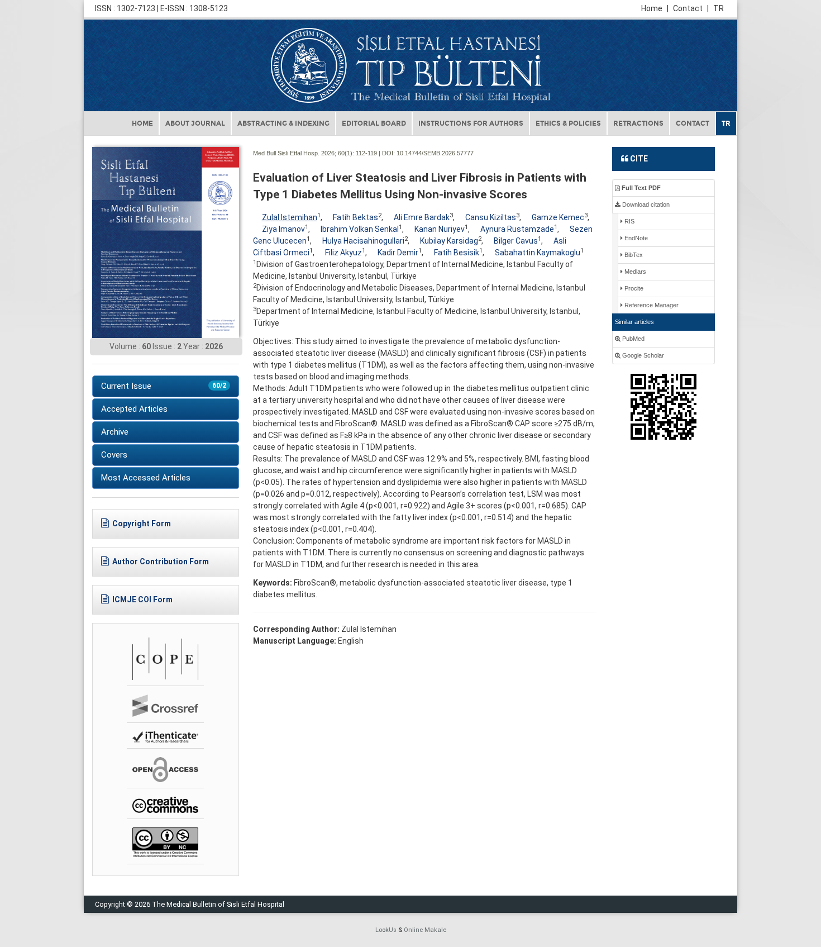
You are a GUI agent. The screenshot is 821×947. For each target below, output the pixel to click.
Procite (633, 288)
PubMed (632, 338)
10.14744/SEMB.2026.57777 (435, 153)
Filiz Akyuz (343, 252)
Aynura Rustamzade (517, 229)
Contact (691, 8)
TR (718, 8)
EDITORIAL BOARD (374, 123)
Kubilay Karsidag (449, 240)
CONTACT (692, 123)
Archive (114, 432)
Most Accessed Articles (145, 478)
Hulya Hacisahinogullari (363, 240)
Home (655, 8)
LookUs (386, 930)
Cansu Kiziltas (490, 217)
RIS (628, 221)
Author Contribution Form (160, 561)
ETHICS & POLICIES (568, 123)
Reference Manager (651, 305)
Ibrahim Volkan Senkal (360, 229)
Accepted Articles (134, 409)
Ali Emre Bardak (422, 217)
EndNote (635, 238)
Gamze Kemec (558, 217)
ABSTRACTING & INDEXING (283, 123)
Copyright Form (141, 523)
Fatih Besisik (456, 252)
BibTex (633, 254)
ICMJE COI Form (142, 599)
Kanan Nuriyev (439, 229)
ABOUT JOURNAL (195, 123)
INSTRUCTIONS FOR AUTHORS (470, 123)
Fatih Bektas (355, 217)
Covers (114, 455)
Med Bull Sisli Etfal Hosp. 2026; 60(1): (303, 153)
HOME (142, 123)
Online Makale (425, 930)
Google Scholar (642, 355)
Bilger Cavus (516, 240)
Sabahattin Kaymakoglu (537, 252)
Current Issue (163, 386)
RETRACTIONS (638, 123)
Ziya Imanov (283, 229)
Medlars (634, 271)
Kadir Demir (398, 252)
